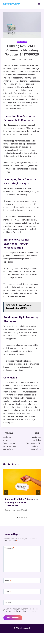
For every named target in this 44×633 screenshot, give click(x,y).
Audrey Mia (17, 59)
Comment (9, 548)
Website (7, 602)
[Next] (38, 492)
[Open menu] (38, 4)
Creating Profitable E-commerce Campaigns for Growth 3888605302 (21, 502)
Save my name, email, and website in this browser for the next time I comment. (22, 610)
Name (7, 581)
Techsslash (22, 42)
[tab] (17, 517)
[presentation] (22, 482)
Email (7, 592)
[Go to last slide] (6, 492)
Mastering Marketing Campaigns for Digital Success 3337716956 (9, 441)
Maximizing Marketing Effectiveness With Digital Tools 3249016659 (33, 441)
